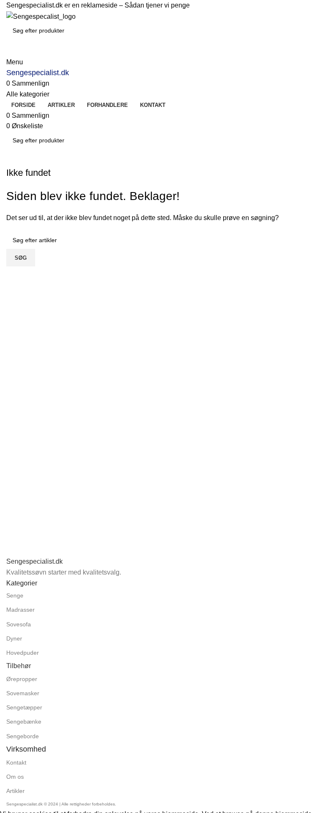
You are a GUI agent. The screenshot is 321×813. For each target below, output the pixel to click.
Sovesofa (18, 624)
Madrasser (20, 609)
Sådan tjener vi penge (157, 5)
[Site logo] (41, 16)
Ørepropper (21, 679)
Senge (14, 595)
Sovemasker (22, 693)
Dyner (14, 638)
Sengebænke (23, 721)
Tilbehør (18, 665)
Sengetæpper (24, 707)
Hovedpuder (22, 652)
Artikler (15, 791)
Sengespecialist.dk (37, 72)
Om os (15, 776)
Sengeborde (22, 736)
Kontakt (16, 762)
